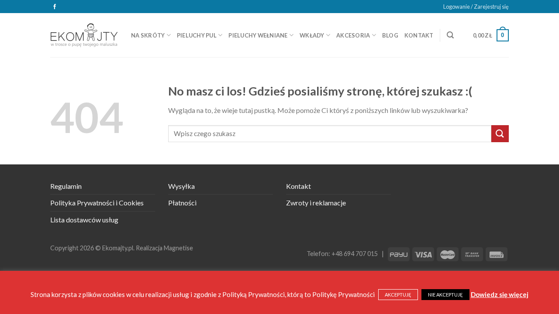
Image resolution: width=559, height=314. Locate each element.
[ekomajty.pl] (84, 35)
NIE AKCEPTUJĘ (445, 294)
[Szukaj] (450, 35)
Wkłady (312, 35)
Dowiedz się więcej (499, 294)
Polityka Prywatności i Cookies (97, 202)
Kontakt (419, 35)
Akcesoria (353, 35)
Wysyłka (181, 186)
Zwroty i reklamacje (316, 202)
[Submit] (500, 133)
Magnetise (178, 248)
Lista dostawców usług (84, 219)
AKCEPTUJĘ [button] (398, 294)
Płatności (182, 202)
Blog (390, 35)
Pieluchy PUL (197, 35)
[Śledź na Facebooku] (54, 7)
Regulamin (66, 186)
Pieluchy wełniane (257, 35)
